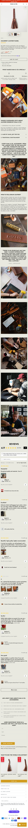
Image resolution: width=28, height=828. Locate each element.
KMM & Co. (8, 823)
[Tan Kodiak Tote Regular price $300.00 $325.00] (23, 112)
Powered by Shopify (13, 825)
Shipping (2, 53)
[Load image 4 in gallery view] (18, 34)
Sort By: (18, 462)
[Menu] (1, 4)
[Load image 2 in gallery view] (12, 34)
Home (2, 38)
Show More (12, 509)
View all (14, 781)
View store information (6, 65)
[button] (23, 4)
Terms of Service (9, 748)
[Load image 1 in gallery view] (9, 34)
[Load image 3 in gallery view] (15, 34)
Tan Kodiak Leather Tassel (8, 774)
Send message (8, 743)
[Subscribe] (26, 801)
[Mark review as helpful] (25, 485)
